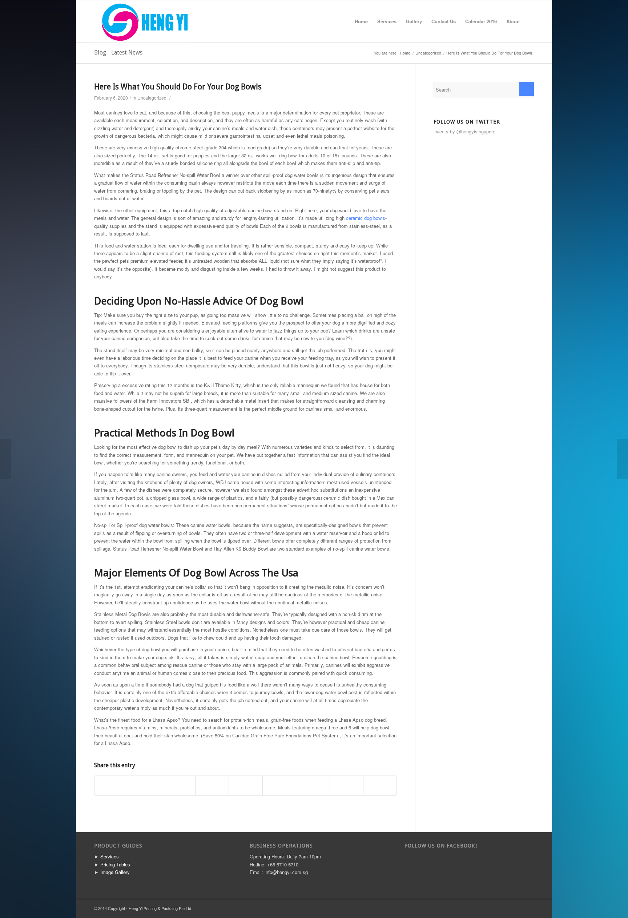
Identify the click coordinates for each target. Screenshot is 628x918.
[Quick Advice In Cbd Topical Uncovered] (5, 459)
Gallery (414, 21)
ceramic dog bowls (365, 217)
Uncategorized (428, 53)
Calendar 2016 (481, 21)
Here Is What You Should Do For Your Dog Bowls (178, 86)
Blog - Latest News (118, 52)
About (513, 21)
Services (386, 21)
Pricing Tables (115, 864)
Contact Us (443, 21)
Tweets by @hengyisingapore (464, 131)
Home (361, 21)
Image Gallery (115, 872)
